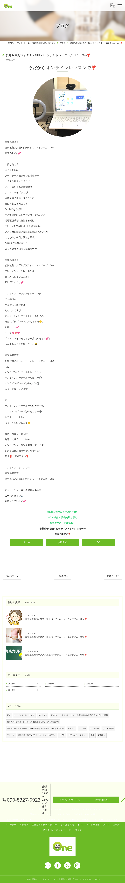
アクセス (10, 735)
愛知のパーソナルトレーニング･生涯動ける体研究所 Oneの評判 (33, 722)
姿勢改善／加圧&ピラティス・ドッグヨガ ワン (37, 735)
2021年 (50, 683)
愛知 (9, 715)
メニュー (82, 728)
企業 (92, 735)
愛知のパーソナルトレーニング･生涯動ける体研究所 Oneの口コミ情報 (79, 715)
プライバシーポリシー (78, 735)
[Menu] (120, 5)
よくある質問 (108, 728)
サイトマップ (75, 829)
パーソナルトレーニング (24, 715)
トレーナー (94, 728)
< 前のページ (12, 575)
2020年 (89, 683)
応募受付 (101, 735)
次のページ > (113, 575)
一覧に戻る (62, 575)
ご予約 (62, 735)
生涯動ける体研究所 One (44, 824)
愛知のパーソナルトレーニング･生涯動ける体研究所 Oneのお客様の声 (35, 728)
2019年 (11, 689)
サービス (71, 728)
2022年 (11, 683)
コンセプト (42, 715)
